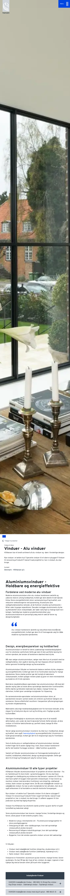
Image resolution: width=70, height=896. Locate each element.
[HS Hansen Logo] (6, 6)
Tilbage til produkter (11, 541)
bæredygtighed (29, 733)
